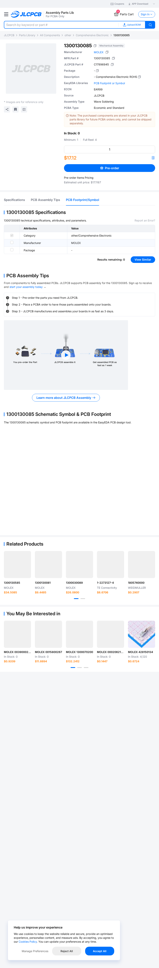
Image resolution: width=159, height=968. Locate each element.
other (68, 35)
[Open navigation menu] (6, 14)
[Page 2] (82, 598)
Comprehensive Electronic (92, 35)
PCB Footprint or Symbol (109, 83)
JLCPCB (9, 35)
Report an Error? (145, 220)
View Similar (143, 259)
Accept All (99, 951)
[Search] (150, 25)
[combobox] (61, 24)
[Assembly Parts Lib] (26, 14)
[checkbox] (11, 235)
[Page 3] (86, 667)
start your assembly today (26, 286)
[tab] (14, 200)
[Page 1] (76, 598)
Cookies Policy (28, 941)
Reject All (66, 951)
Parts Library (27, 35)
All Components (50, 35)
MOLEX (99, 52)
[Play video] (66, 355)
